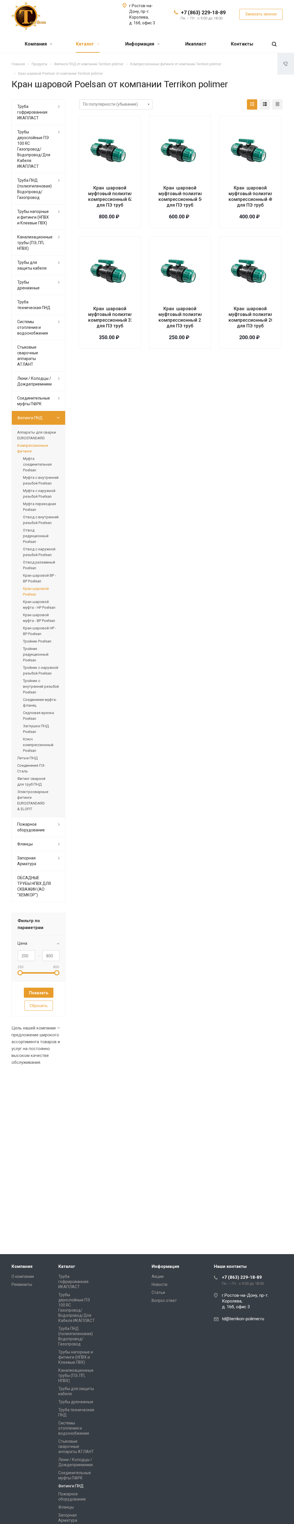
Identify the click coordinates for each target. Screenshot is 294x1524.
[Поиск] (274, 44)
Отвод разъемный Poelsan (39, 565)
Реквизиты (21, 1284)
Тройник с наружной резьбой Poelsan (40, 670)
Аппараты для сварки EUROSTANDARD (36, 435)
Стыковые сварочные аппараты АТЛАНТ (27, 356)
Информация (140, 44)
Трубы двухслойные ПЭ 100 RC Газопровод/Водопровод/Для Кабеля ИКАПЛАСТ (33, 149)
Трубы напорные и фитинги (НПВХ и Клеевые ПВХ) (33, 217)
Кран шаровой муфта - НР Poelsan (39, 605)
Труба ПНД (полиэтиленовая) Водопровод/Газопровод (34, 189)
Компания (36, 44)
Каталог (85, 44)
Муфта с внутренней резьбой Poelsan (41, 480)
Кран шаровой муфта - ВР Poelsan (39, 618)
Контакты (242, 44)
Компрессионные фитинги (32, 448)
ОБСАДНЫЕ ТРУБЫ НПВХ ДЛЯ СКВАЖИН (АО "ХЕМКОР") (34, 886)
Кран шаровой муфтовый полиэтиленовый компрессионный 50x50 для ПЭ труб (189, 196)
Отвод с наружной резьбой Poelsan (39, 552)
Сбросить (39, 1005)
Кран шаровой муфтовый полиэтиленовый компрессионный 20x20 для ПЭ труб (259, 317)
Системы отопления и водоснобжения (32, 327)
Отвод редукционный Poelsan (36, 536)
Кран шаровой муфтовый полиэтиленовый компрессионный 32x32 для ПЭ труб (119, 317)
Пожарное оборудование (31, 827)
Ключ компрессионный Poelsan (38, 745)
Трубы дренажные (28, 285)
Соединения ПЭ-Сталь (31, 768)
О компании (22, 1276)
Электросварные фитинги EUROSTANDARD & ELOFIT (32, 800)
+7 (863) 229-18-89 (203, 12)
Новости (159, 1284)
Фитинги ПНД (29, 418)
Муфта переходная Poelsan (39, 507)
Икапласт (195, 44)
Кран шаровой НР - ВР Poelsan (39, 631)
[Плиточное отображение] (252, 104)
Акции (158, 1276)
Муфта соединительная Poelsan (37, 464)
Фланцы (25, 844)
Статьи (158, 1292)
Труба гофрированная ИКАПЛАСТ (32, 112)
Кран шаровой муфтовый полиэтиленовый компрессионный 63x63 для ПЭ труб (119, 196)
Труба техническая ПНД (33, 305)
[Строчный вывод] (265, 104)
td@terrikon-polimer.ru (243, 1318)
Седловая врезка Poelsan (38, 716)
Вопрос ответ (164, 1300)
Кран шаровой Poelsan (36, 591)
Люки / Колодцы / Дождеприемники (34, 381)
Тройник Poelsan (37, 641)
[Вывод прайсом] (277, 104)
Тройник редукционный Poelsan (36, 654)
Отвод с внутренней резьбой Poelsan (41, 520)
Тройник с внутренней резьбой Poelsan (41, 686)
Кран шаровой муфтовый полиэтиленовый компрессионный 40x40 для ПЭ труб (259, 196)
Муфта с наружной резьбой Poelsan (39, 494)
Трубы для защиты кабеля (32, 265)
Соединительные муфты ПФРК (33, 401)
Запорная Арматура (26, 861)
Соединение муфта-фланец (40, 702)
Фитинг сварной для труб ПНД (31, 781)
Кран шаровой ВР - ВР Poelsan (39, 578)
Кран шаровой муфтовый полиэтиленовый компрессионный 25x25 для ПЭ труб (189, 317)
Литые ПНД (27, 758)
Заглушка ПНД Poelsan (36, 729)
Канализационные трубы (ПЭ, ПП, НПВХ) (35, 243)
